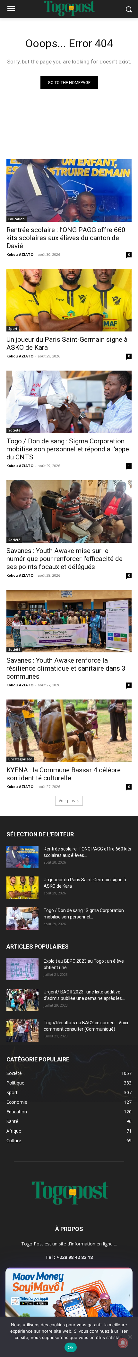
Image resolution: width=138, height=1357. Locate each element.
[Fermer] (124, 1274)
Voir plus (67, 800)
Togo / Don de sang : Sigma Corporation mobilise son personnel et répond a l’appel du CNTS (68, 449)
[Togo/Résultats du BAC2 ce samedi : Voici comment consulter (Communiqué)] (22, 1030)
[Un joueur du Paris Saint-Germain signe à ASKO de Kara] (69, 300)
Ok (70, 1347)
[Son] (113, 1274)
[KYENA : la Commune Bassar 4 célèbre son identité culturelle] (69, 730)
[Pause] (101, 1274)
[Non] (130, 1337)
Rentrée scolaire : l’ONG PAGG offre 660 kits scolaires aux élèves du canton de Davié (65, 238)
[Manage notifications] (123, 1343)
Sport (12, 328)
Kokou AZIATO (19, 254)
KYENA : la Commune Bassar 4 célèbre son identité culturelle (63, 774)
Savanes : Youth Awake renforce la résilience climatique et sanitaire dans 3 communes (65, 668)
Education (16, 219)
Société (14, 430)
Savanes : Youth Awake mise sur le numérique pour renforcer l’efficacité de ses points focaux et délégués (64, 559)
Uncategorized (20, 759)
